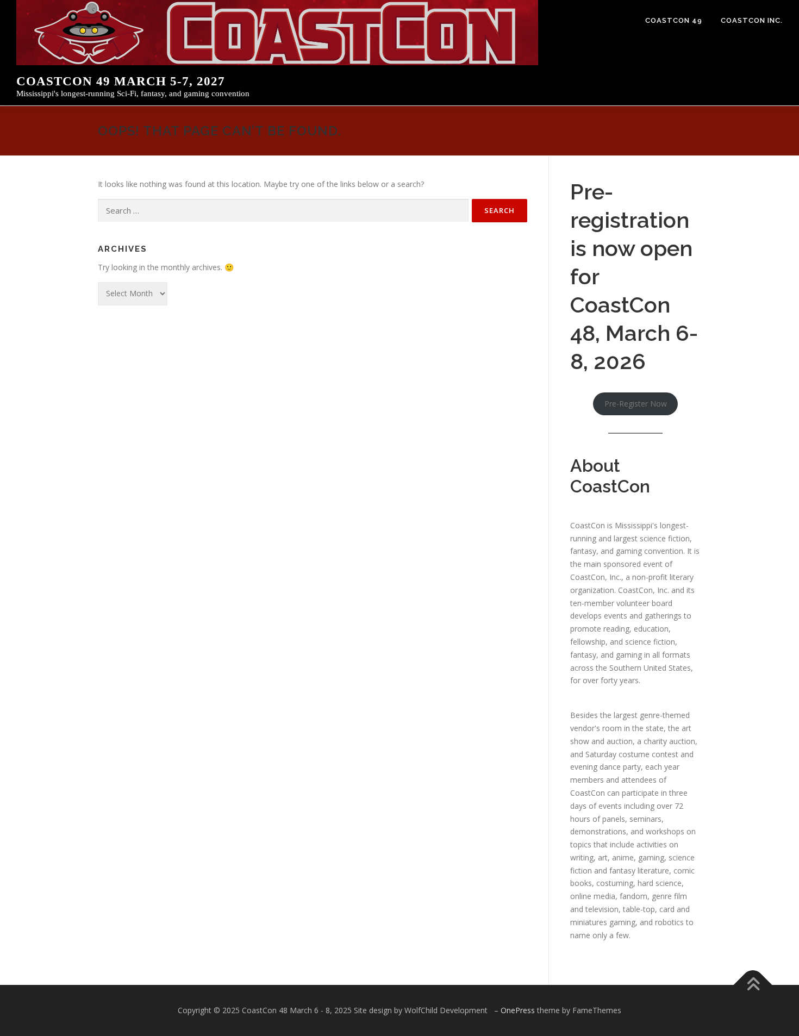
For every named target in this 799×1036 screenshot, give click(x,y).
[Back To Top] (753, 985)
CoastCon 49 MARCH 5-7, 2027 (120, 81)
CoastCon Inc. (752, 20)
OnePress (518, 1010)
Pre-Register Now (635, 403)
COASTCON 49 (673, 20)
